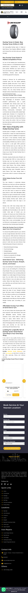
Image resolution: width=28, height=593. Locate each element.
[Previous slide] (4, 381)
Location (6, 435)
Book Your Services (9, 441)
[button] (21, 2)
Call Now (9, 395)
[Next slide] (24, 381)
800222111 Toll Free (15, 16)
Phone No (6, 419)
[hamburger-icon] (21, 12)
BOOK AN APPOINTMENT (12, 448)
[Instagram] (22, 5)
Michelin (10, 351)
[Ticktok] (8, 484)
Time (5, 430)
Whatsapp (15, 395)
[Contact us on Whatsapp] (4, 590)
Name (5, 414)
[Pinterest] (11, 484)
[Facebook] (20, 5)
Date (5, 425)
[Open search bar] (26, 12)
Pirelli (14, 351)
